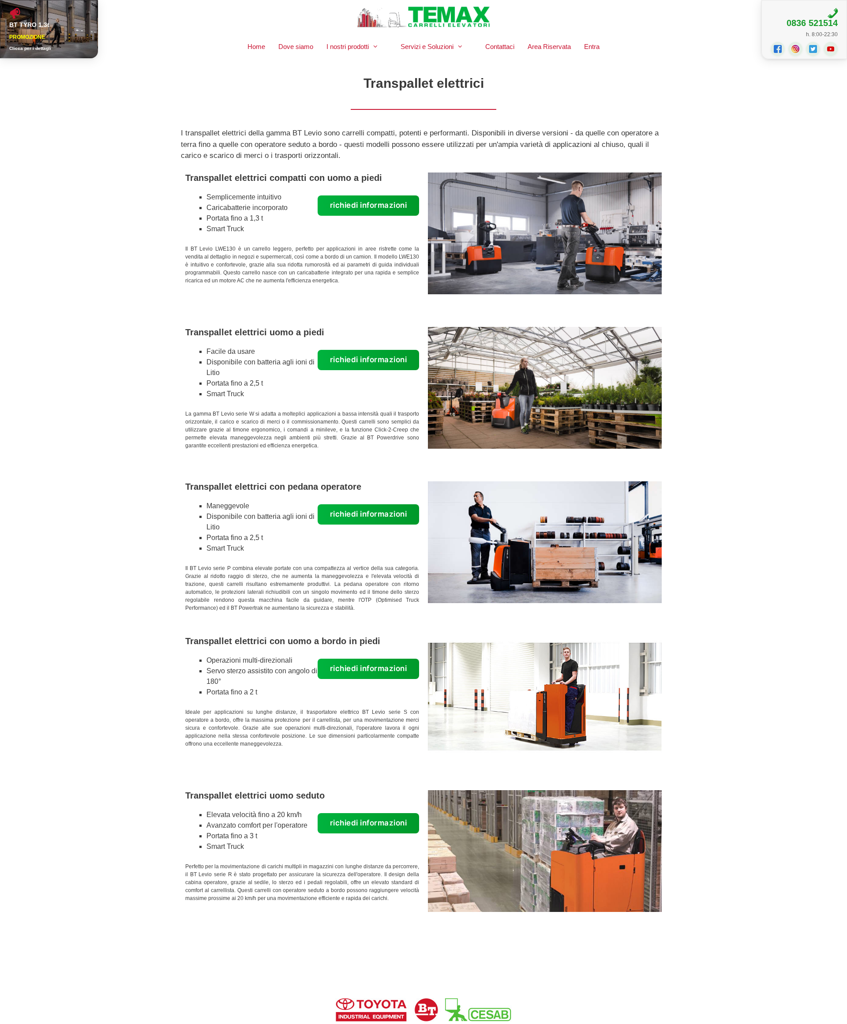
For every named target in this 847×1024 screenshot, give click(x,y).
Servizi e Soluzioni (427, 46)
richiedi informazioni (368, 205)
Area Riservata (549, 46)
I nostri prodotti (347, 46)
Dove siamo (295, 46)
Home (256, 46)
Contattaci (499, 46)
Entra (592, 46)
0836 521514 (812, 23)
